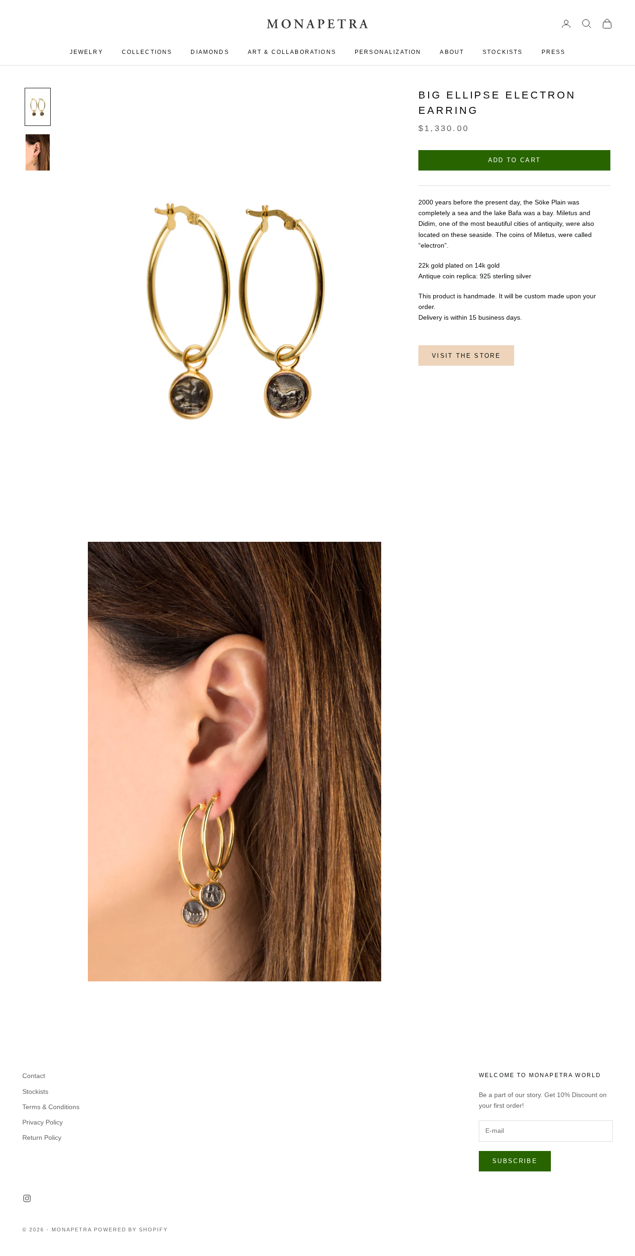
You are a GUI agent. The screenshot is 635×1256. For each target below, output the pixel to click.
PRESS (554, 52)
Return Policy (41, 1137)
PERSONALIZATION (388, 52)
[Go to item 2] (38, 152)
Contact (33, 1075)
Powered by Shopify (131, 1229)
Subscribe (514, 1160)
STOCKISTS (503, 52)
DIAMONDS (210, 52)
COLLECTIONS (147, 52)
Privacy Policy (42, 1122)
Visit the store (466, 355)
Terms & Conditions (50, 1107)
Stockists (35, 1091)
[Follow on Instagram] (27, 1198)
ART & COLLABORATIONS (292, 52)
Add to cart (514, 160)
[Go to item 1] (38, 107)
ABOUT (452, 52)
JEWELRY (86, 52)
